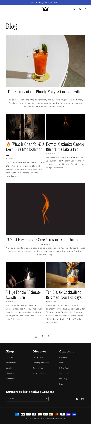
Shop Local (63, 373)
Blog (61, 384)
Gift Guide (10, 373)
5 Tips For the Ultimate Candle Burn (23, 295)
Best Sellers (11, 363)
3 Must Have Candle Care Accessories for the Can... (45, 239)
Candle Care (38, 357)
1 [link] (35, 336)
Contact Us (64, 357)
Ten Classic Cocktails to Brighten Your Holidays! (64, 295)
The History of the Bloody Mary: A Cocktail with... (46, 91)
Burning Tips (38, 368)
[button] (5, 9)
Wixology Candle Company (41, 418)
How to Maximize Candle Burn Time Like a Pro (65, 147)
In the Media (64, 368)
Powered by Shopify (58, 418)
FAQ (61, 363)
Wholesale (10, 379)
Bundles (9, 368)
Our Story (63, 379)
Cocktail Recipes (39, 373)
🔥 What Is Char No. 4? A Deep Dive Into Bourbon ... (25, 149)
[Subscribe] (45, 398)
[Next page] (55, 336)
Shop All (9, 357)
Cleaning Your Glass (41, 363)
